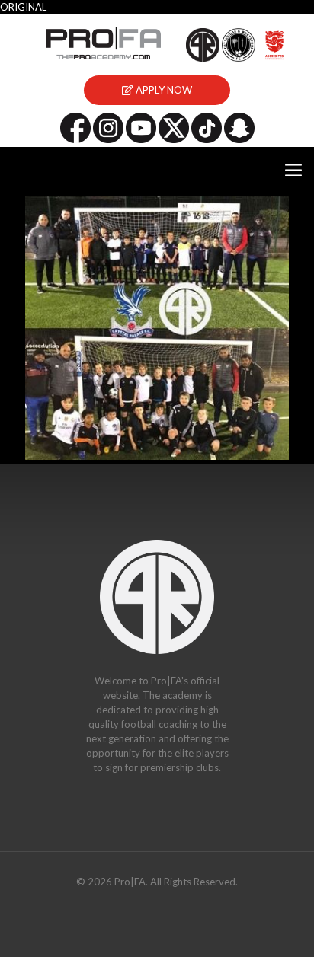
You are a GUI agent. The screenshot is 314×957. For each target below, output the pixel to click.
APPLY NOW (162, 90)
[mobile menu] (293, 170)
